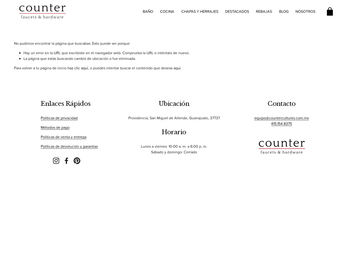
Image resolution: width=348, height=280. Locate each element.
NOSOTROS (305, 11)
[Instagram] (56, 160)
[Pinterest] (77, 160)
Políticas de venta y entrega (63, 136)
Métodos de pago (55, 127)
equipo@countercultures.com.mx (281, 117)
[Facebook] (66, 160)
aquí (177, 68)
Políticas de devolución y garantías (69, 146)
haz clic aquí (77, 68)
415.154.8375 (281, 123)
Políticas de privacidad (59, 117)
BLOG (284, 11)
